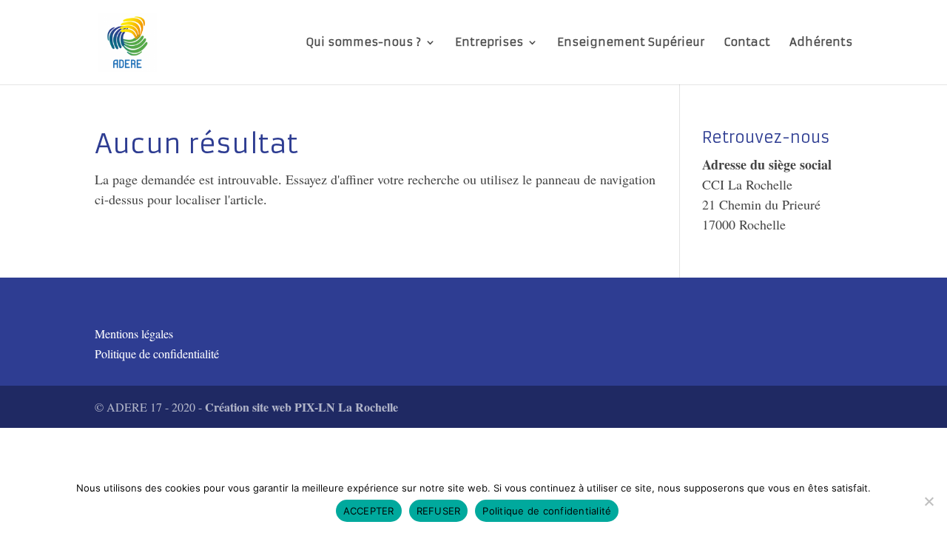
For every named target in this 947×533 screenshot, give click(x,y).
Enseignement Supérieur (630, 43)
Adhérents (820, 43)
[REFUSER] (928, 501)
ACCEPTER (368, 511)
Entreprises (489, 43)
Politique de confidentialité (157, 353)
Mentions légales (134, 333)
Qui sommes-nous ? (363, 43)
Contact (747, 43)
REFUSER (439, 511)
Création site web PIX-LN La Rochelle (301, 406)
